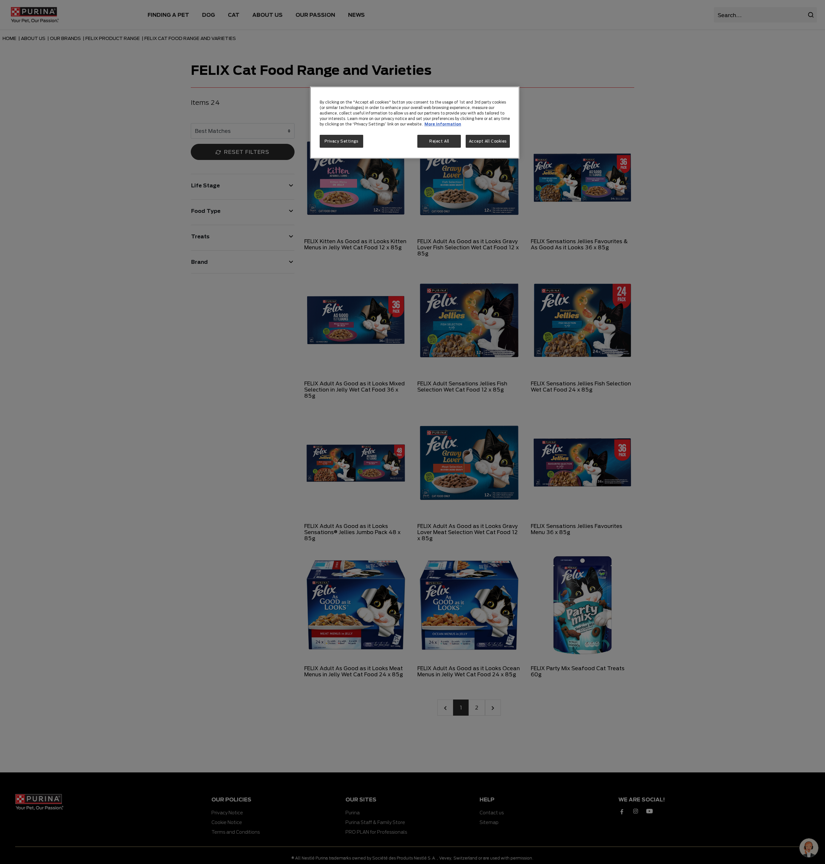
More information (442, 124)
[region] (414, 122)
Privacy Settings (341, 141)
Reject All (439, 141)
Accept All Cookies (488, 141)
